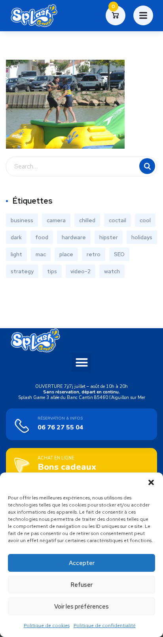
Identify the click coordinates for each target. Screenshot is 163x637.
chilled (87, 220)
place (66, 254)
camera (56, 220)
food (41, 237)
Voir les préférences (81, 607)
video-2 (80, 271)
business (22, 220)
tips (52, 271)
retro (93, 254)
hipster (108, 237)
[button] (151, 482)
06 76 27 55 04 (60, 427)
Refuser (81, 585)
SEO (119, 254)
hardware (74, 237)
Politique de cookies (47, 625)
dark (16, 237)
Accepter (82, 563)
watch (112, 271)
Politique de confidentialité (105, 625)
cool (145, 220)
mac (41, 254)
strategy (22, 271)
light (16, 254)
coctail (117, 220)
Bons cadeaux (67, 467)
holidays (141, 237)
